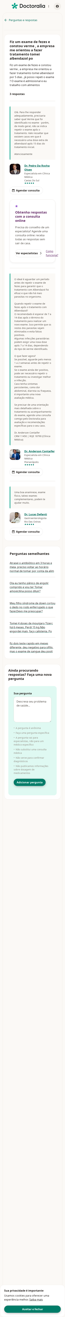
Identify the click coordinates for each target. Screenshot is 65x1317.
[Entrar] (57, 6)
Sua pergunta (23, 693)
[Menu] (48, 6)
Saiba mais (36, 1299)
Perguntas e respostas (23, 20)
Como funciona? (52, 253)
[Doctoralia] (28, 6)
